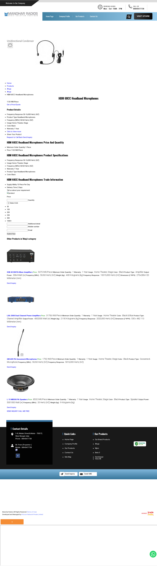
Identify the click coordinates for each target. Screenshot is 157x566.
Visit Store (143, 16)
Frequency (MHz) (13, 166)
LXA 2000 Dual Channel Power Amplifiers (24, 316)
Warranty (10, 169)
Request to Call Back (15, 137)
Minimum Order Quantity (16, 147)
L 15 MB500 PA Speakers (17, 399)
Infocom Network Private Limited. (32, 514)
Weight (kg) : (69, 275)
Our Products (80, 16)
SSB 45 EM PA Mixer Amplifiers (20, 272)
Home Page (49, 16)
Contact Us (93, 16)
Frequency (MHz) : (41, 275)
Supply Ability (12, 185)
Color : (119, 272)
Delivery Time (12, 187)
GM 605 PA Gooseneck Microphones (22, 359)
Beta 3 (97, 453)
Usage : (100, 272)
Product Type (12, 172)
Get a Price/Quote (13, 105)
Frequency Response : (101, 275)
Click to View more (14, 132)
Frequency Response (15, 160)
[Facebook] (18, 456)
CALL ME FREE (23, 411)
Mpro (97, 448)
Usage (9, 163)
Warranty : (81, 272)
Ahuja (97, 444)
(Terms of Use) (32, 512)
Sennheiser (99, 457)
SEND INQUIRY (12, 411)
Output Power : (36, 319)
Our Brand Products (102, 439)
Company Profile (64, 16)
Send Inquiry (27, 137)
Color (9, 175)
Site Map (68, 457)
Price (9, 150)
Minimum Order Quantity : (63, 272)
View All (98, 459)
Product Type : (133, 272)
